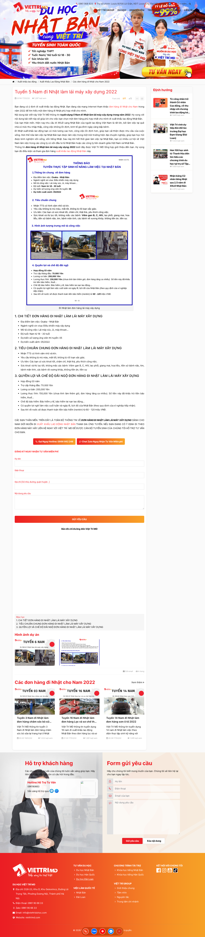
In (140, 671)
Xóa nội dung (154, 840)
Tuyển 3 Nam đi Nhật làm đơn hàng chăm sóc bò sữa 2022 (34, 720)
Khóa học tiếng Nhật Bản (130, 870)
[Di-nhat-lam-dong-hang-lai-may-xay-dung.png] (79, 652)
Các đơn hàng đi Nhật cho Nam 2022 (91, 81)
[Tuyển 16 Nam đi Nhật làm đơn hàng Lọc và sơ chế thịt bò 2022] (79, 701)
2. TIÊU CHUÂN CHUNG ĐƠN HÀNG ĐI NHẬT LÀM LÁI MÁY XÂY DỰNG (53, 623)
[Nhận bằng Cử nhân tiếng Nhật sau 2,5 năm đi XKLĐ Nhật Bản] (160, 179)
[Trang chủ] (13, 81)
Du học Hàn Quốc (85, 874)
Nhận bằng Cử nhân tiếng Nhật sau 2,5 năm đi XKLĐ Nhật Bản (178, 180)
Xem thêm (137, 682)
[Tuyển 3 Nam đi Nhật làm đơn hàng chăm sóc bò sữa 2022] (35, 701)
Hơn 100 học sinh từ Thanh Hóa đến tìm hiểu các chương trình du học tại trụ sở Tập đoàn (179, 157)
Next (199, 39)
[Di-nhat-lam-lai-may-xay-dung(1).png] (35, 652)
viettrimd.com (33, 917)
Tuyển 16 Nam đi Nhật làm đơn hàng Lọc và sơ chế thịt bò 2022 (79, 720)
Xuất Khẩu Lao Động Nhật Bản (55, 81)
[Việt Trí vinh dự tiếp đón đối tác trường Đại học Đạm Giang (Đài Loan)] (160, 128)
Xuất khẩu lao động (27, 81)
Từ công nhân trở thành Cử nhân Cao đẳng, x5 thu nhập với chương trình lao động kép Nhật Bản (179, 106)
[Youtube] (173, 3)
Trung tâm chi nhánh (128, 901)
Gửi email (129, 671)
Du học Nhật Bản (85, 870)
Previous (6, 39)
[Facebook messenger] (111, 931)
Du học (80, 879)
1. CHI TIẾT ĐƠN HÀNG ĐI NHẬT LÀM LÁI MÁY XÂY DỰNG (46, 620)
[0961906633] (85, 931)
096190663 (33, 786)
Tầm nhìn (122, 892)
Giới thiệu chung (125, 888)
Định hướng (162, 90)
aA (124, 98)
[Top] (119, 931)
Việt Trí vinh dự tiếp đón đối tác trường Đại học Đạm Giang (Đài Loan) (178, 131)
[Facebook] (169, 3)
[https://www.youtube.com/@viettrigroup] (102, 931)
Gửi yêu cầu (132, 840)
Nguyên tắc (123, 897)
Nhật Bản (81, 892)
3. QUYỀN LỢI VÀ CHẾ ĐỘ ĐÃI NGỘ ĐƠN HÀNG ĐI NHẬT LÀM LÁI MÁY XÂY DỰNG (59, 627)
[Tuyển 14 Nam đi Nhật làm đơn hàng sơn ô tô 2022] (124, 701)
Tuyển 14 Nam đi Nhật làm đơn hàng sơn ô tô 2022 (122, 719)
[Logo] (30, 7)
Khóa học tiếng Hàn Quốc (130, 874)
